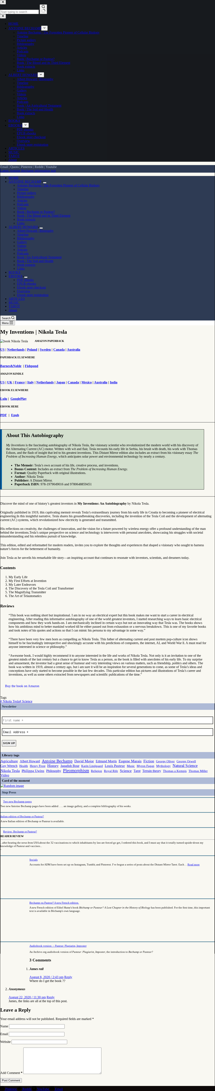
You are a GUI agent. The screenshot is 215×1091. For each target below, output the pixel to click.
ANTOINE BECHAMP (25, 181)
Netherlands (16, 349)
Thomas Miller (198, 771)
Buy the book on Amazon (22, 686)
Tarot (137, 771)
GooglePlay (18, 398)
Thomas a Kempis (175, 771)
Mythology (163, 766)
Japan (60, 382)
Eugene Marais (130, 761)
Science (26, 701)
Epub (15, 415)
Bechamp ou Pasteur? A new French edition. (54, 902)
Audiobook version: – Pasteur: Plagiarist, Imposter (58, 945)
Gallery (22, 242)
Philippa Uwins (33, 771)
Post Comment (11, 1080)
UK (9, 382)
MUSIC (14, 302)
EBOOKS (15, 276)
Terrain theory (151, 771)
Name (4, 1026)
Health (23, 766)
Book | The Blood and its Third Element (43, 215)
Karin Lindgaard (92, 766)
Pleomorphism (76, 770)
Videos (21, 208)
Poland (32, 349)
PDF (3, 415)
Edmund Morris (106, 761)
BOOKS (14, 272)
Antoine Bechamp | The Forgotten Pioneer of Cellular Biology (58, 185)
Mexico (86, 382)
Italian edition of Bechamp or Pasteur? (22, 816)
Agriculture (9, 761)
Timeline (23, 189)
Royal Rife (111, 771)
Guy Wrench (8, 766)
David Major (84, 761)
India (113, 382)
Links (21, 223)
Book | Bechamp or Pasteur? (36, 212)
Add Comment (11, 1073)
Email (4, 167)
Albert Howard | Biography (35, 230)
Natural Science (185, 765)
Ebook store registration (33, 295)
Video (4, 775)
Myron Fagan (145, 766)
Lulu (3, 398)
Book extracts (26, 219)
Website (5, 1042)
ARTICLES (17, 299)
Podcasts (23, 204)
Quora (14, 167)
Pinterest (26, 167)
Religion (96, 771)
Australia (73, 349)
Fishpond (31, 366)
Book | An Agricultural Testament (39, 257)
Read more (193, 864)
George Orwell (186, 761)
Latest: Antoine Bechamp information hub (28, 170)
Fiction (148, 761)
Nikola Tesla (10, 701)
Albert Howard (30, 761)
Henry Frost (37, 766)
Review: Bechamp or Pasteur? (20, 831)
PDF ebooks (25, 280)
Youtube (51, 167)
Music (131, 766)
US (2, 349)
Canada (59, 349)
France (20, 382)
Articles (22, 200)
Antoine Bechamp (57, 761)
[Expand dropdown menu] (44, 182)
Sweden (45, 349)
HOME (14, 178)
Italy (30, 382)
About (13, 310)
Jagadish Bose (69, 766)
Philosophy (53, 771)
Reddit (39, 167)
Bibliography (25, 196)
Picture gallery (26, 193)
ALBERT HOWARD (23, 227)
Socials (33, 859)
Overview (23, 291)
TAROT (14, 306)
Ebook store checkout (31, 287)
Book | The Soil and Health (35, 261)
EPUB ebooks (26, 283)
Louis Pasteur (115, 766)
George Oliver (165, 761)
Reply (68, 977)
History (53, 766)
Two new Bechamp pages (17, 801)
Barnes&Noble (10, 366)
